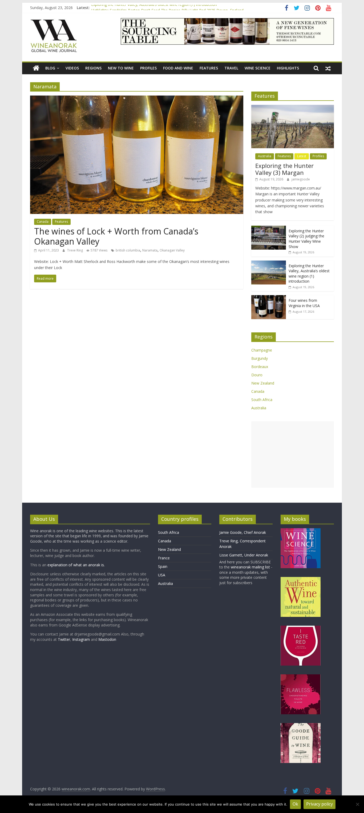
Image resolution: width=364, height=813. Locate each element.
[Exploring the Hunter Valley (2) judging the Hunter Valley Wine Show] (268, 228)
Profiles (148, 68)
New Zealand (262, 383)
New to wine (121, 68)
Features (209, 68)
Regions (93, 68)
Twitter (64, 639)
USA (161, 574)
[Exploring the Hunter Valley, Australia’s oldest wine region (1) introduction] (268, 263)
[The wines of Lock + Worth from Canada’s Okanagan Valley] (136, 99)
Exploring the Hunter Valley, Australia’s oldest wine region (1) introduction (154, 7)
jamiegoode (301, 179)
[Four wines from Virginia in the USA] (268, 297)
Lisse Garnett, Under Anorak (243, 555)
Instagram (81, 639)
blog (50, 68)
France (164, 557)
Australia (264, 156)
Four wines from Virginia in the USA (304, 303)
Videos (72, 68)
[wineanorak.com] (36, 68)
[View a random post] (328, 68)
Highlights (288, 68)
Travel (231, 68)
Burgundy (259, 358)
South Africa (261, 399)
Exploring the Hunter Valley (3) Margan (284, 169)
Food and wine (178, 68)
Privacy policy (319, 804)
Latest (301, 156)
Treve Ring (75, 250)
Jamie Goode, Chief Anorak (242, 532)
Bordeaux (259, 366)
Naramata (149, 250)
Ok (295, 804)
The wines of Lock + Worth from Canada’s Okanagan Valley (116, 236)
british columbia (128, 250)
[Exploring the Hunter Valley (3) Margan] (292, 107)
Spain (162, 566)
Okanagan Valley (172, 250)
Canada (42, 221)
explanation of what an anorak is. (76, 564)
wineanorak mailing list (250, 566)
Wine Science (257, 68)
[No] (357, 804)
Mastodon (107, 639)
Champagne (261, 350)
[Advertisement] (292, 454)
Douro (256, 374)
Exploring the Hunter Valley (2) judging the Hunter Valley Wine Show (306, 238)
